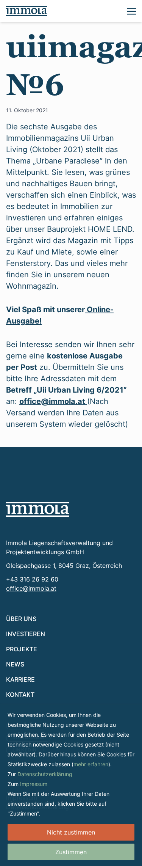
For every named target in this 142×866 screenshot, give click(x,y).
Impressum (33, 783)
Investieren (25, 633)
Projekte (21, 648)
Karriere (20, 679)
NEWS (15, 664)
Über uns (21, 618)
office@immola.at (53, 401)
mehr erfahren (90, 764)
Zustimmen (71, 852)
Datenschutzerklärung (44, 774)
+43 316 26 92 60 (32, 579)
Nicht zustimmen (71, 832)
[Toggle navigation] (131, 10)
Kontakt (20, 694)
